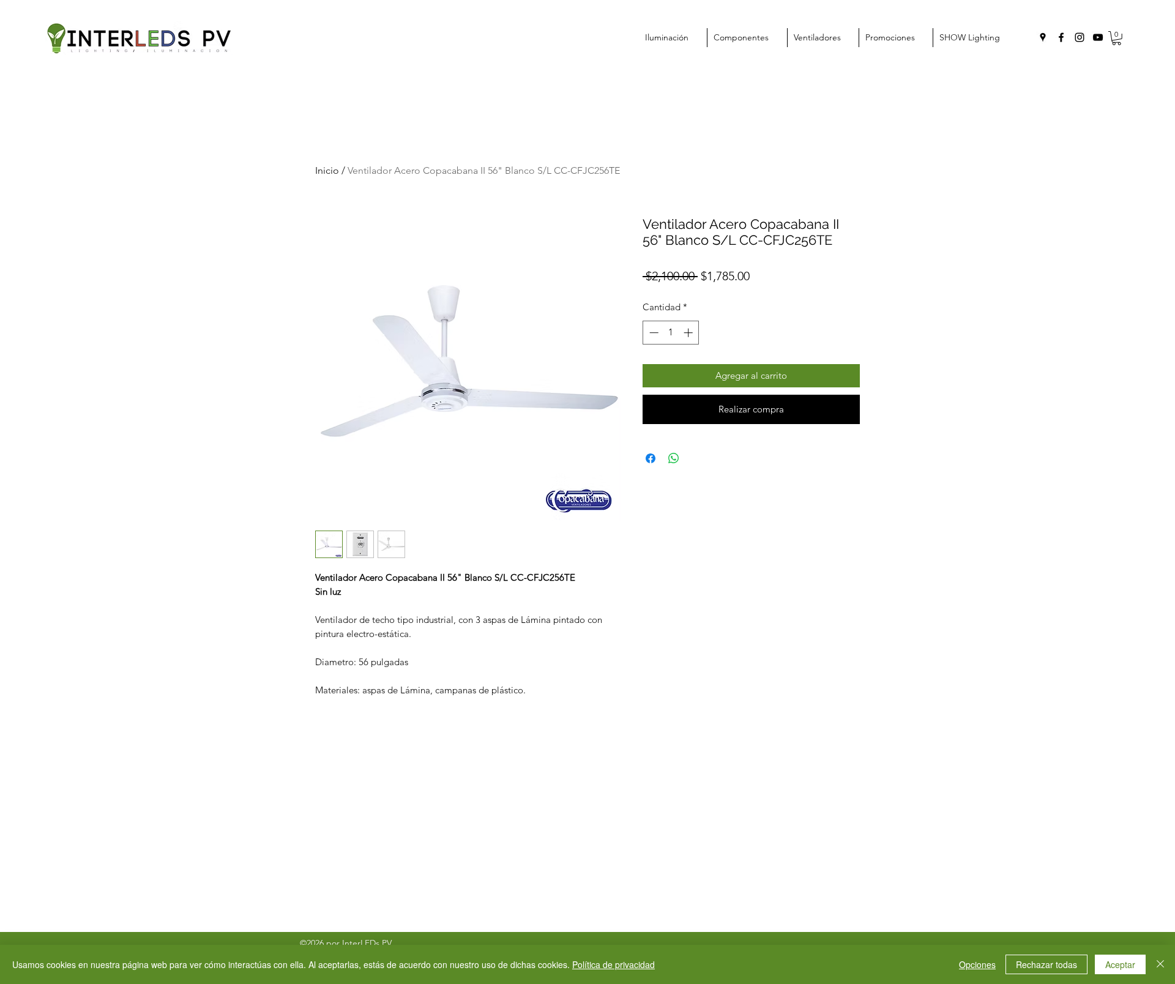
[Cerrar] (1160, 964)
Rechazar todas (1046, 964)
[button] (1116, 38)
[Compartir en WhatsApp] (673, 458)
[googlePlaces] (1043, 37)
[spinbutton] (671, 332)
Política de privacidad (613, 964)
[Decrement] (652, 332)
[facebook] (1061, 37)
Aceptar (1120, 964)
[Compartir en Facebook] (650, 458)
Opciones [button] (977, 964)
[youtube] (1098, 37)
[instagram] (1079, 37)
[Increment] (689, 332)
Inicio (327, 170)
